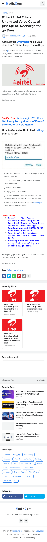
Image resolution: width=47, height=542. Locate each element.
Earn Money (28, 454)
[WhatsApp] (14, 276)
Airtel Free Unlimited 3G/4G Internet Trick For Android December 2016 (12, 338)
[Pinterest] (19, 276)
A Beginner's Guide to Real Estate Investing (29, 424)
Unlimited (23, 41)
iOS (15, 481)
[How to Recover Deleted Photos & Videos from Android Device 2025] (8, 416)
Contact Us (16, 538)
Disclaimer (36, 535)
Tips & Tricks (18, 270)
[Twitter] (9, 276)
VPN (5, 476)
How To (6, 463)
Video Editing (16, 476)
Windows (7, 481)
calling (40, 130)
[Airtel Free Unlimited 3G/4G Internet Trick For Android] (12, 296)
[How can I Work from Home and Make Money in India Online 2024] (8, 405)
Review (39, 463)
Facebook (7, 459)
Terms (16, 535)
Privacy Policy (29, 538)
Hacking (37, 459)
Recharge (37, 203)
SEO (5, 468)
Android (7, 454)
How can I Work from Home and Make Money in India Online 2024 (29, 403)
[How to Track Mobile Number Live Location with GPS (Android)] (8, 394)
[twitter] (26, 521)
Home (4, 13)
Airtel (11, 13)
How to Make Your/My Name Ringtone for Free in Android (27, 435)
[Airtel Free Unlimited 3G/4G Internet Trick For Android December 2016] (12, 325)
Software (7, 472)
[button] (3, 3)
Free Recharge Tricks (23, 459)
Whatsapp (28, 476)
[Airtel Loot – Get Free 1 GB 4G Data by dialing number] (35, 296)
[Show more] (28, 276)
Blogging (16, 454)
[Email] (24, 276)
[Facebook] (4, 276)
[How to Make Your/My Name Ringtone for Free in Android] (8, 437)
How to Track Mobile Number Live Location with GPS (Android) (30, 393)
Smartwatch (28, 468)
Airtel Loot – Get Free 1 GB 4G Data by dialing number (34, 306)
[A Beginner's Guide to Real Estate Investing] (8, 426)
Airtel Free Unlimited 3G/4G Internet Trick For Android (11, 307)
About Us (25, 535)
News (15, 463)
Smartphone (15, 468)
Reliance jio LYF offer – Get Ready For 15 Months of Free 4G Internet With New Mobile (23, 121)
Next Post (40, 380)
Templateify (17, 531)
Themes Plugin (20, 472)
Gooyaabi (40, 531)
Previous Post (8, 380)
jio (8, 51)
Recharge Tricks (27, 463)
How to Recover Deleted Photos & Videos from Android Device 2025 (29, 414)
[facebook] (21, 521)
